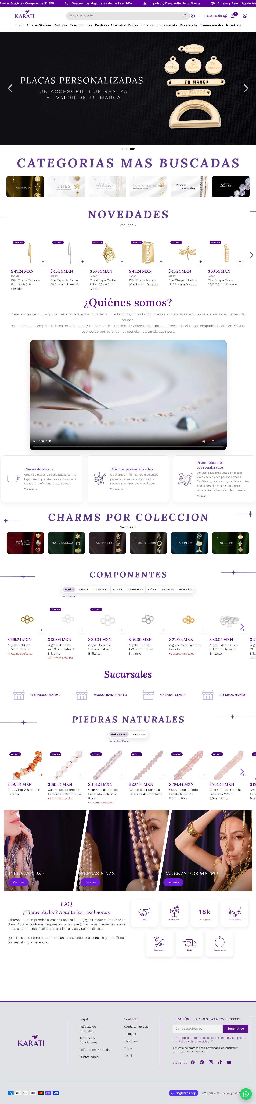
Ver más (126, 527)
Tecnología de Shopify (235, 1093)
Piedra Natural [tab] (119, 734)
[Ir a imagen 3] (134, 149)
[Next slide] (242, 626)
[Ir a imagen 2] (129, 149)
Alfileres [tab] (84, 589)
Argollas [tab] (69, 589)
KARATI (15, 276)
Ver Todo (126, 225)
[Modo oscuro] (193, 15)
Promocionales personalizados (214, 479)
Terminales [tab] (185, 589)
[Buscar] (185, 16)
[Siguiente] (251, 255)
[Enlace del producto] (29, 265)
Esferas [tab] (152, 589)
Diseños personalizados (128, 479)
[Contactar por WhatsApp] (246, 1094)
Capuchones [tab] (101, 589)
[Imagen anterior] (10, 88)
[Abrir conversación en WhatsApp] (245, 15)
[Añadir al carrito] (43, 262)
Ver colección (118, 741)
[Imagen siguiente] (246, 88)
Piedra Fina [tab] (138, 734)
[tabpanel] (128, 633)
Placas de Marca (42, 479)
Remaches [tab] (168, 589)
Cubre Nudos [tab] (135, 589)
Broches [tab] (118, 589)
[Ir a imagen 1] (123, 149)
